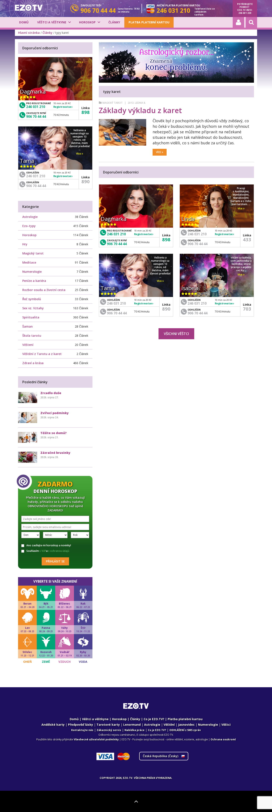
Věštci (226, 725)
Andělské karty (53, 725)
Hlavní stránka (29, 33)
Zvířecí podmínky (54, 413)
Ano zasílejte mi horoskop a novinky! (48, 545)
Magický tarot (112, 103)
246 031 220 (244, 12)
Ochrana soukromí (223, 739)
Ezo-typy (29, 226)
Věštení (27, 345)
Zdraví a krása (33, 363)
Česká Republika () (161, 756)
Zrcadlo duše (50, 393)
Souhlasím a (47, 551)
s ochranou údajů (58, 551)
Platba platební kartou (149, 22)
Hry (24, 244)
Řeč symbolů (31, 299)
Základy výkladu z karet (140, 110)
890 (166, 308)
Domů (24, 22)
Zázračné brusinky (55, 453)
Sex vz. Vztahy (33, 308)
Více (158, 152)
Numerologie (32, 272)
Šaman (27, 326)
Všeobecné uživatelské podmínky (96, 739)
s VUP (43, 551)
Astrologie (30, 217)
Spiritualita (30, 317)
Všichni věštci (176, 333)
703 (247, 308)
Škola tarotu (31, 336)
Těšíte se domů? (53, 433)
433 (247, 239)
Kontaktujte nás (82, 730)
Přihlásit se (55, 561)
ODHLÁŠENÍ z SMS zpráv (185, 730)
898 (166, 239)
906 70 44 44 (117, 243)
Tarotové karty (108, 725)
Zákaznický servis (109, 730)
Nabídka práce (134, 730)
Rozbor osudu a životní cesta (43, 290)
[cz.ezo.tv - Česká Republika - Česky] (28, 7)
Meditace (29, 262)
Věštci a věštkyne (51, 22)
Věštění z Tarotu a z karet (42, 354)
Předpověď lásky (80, 725)
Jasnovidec (186, 725)
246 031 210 (116, 234)
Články (114, 22)
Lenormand (132, 725)
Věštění (169, 725)
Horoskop (87, 22)
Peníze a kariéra (34, 281)
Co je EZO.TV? (154, 719)
